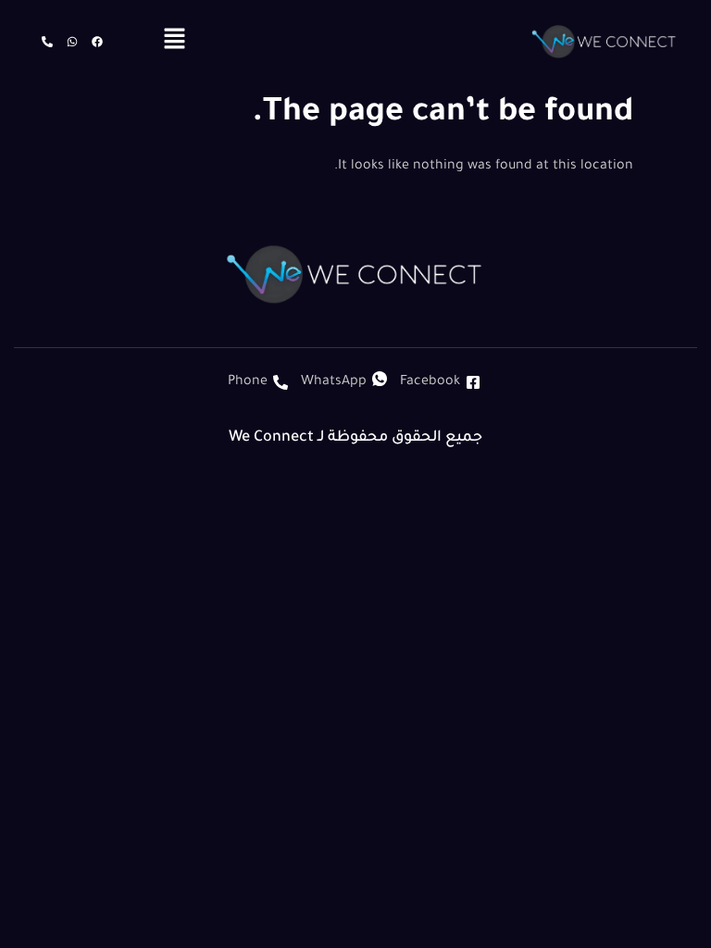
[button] (174, 41)
